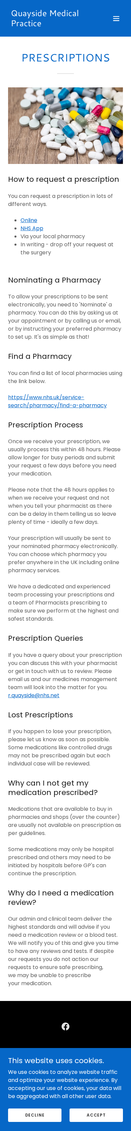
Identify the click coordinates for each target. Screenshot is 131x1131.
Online (28, 220)
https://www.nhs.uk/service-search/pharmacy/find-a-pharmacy (57, 401)
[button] (116, 18)
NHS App (31, 228)
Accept (96, 1115)
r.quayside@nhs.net (33, 695)
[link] (48, 24)
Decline (35, 1115)
